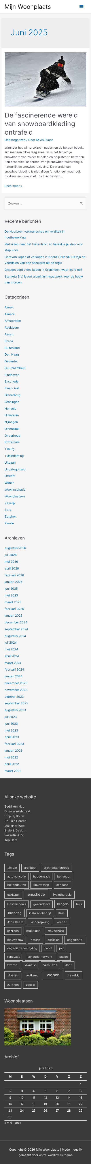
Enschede (12, 381)
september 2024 (16, 629)
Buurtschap (41, 884)
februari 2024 (14, 669)
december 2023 (16, 683)
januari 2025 (13, 615)
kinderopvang (40, 922)
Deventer (11, 361)
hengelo (62, 904)
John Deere (15, 922)
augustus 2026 (15, 548)
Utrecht (10, 476)
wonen (53, 975)
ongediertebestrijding (22, 948)
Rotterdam (12, 442)
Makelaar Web (14, 826)
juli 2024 (11, 642)
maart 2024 (13, 663)
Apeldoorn (12, 327)
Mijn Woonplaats (27, 6)
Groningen (12, 402)
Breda (9, 341)
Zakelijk (10, 503)
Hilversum (12, 415)
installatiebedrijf (40, 913)
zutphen (13, 984)
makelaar (33, 931)
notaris (35, 940)
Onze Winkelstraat (17, 811)
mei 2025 (11, 595)
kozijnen (13, 931)
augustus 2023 (15, 710)
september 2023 (16, 703)
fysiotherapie (62, 894)
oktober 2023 (14, 696)
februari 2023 (14, 744)
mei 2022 (11, 757)
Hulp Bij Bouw (14, 816)
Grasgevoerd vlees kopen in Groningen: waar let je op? (43, 269)
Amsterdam (13, 320)
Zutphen (11, 516)
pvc (61, 948)
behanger (63, 876)
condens (62, 884)
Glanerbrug (12, 395)
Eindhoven (12, 375)
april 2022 (12, 764)
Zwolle (9, 523)
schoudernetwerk (40, 956)
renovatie (13, 956)
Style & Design (14, 830)
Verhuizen (50, 965)
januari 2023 (14, 750)
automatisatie (16, 876)
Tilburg (9, 449)
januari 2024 (14, 676)
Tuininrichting (14, 455)
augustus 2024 (15, 636)
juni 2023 (11, 723)
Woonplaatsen (15, 496)
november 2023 (16, 690)
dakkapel (13, 894)
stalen (63, 956)
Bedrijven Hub (14, 806)
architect (30, 867)
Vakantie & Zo (14, 835)
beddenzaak (41, 876)
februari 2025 (14, 608)
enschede (36, 894)
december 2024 (16, 622)
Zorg (8, 509)
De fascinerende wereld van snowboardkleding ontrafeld (41, 123)
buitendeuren (16, 884)
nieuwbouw (15, 940)
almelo (12, 867)
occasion (53, 940)
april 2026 (12, 568)
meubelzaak (55, 931)
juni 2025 (11, 588)
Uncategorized (15, 140)
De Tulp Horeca (15, 821)
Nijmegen (11, 422)
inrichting (14, 913)
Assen (9, 334)
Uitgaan (10, 462)
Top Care (10, 840)
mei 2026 (11, 561)
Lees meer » (13, 186)
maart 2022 (13, 770)
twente (12, 965)
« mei (8, 1123)
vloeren (13, 975)
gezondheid (41, 904)
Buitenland (12, 348)
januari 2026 (14, 582)
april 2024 (12, 656)
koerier (61, 922)
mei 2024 (11, 649)
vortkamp (32, 975)
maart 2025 (13, 602)
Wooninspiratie (15, 489)
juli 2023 (11, 717)
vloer (68, 965)
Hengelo (10, 408)
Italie (61, 913)
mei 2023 (11, 730)
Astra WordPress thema (56, 1155)
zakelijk (73, 975)
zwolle (30, 984)
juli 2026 (11, 555)
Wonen (9, 482)
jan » (18, 1123)
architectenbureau (56, 867)
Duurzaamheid (15, 368)
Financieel (12, 388)
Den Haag (12, 354)
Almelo (9, 307)
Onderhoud (12, 435)
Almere (10, 314)
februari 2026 (14, 575)
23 (10, 1110)
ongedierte (74, 940)
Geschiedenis (16, 904)
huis (79, 904)
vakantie (30, 965)
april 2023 (12, 737)
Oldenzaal (12, 429)
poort (48, 948)
